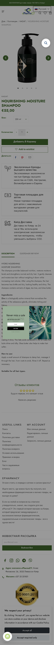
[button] (46, 43)
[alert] (27, 322)
